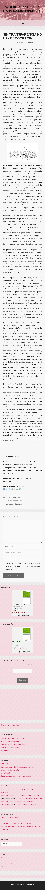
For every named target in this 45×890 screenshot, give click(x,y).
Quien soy (4, 792)
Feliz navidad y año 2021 (10, 747)
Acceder (3, 858)
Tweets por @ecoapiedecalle (11, 725)
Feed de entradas (7, 861)
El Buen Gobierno (13, 498)
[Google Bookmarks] (20, 489)
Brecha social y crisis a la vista (23, 801)
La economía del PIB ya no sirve (12, 738)
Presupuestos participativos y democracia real (17, 767)
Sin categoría (6, 773)
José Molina (5, 795)
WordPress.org (6, 867)
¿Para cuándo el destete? (10, 741)
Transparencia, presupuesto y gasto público (16, 776)
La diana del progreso (14, 504)
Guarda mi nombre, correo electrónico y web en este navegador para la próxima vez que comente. (23, 566)
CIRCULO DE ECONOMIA (10, 818)
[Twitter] (7, 489)
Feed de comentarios (8, 864)
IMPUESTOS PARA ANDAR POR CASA (16, 824)
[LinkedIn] (9, 489)
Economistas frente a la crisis (11, 821)
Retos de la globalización (10, 770)
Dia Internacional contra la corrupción (26, 795)
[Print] (14, 489)
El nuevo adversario (14, 501)
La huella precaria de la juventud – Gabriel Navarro (19, 790)
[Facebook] (4, 489)
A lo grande (5, 750)
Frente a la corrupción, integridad (13, 744)
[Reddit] (12, 489)
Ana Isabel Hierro (7, 804)
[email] (17, 489)
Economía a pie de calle (21, 7)
